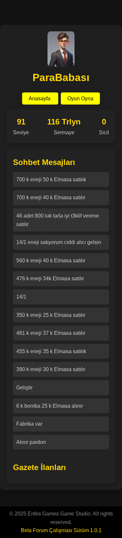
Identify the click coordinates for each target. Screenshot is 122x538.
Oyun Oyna (80, 98)
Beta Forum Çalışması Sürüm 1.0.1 (61, 530)
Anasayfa (40, 98)
